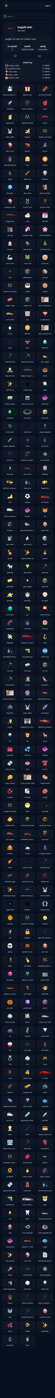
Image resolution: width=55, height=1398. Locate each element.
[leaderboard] (15, 55)
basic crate (13, 75)
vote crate (12, 72)
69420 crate (13, 78)
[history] (39, 55)
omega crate (13, 65)
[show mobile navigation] (6, 5)
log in (47, 6)
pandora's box (14, 68)
